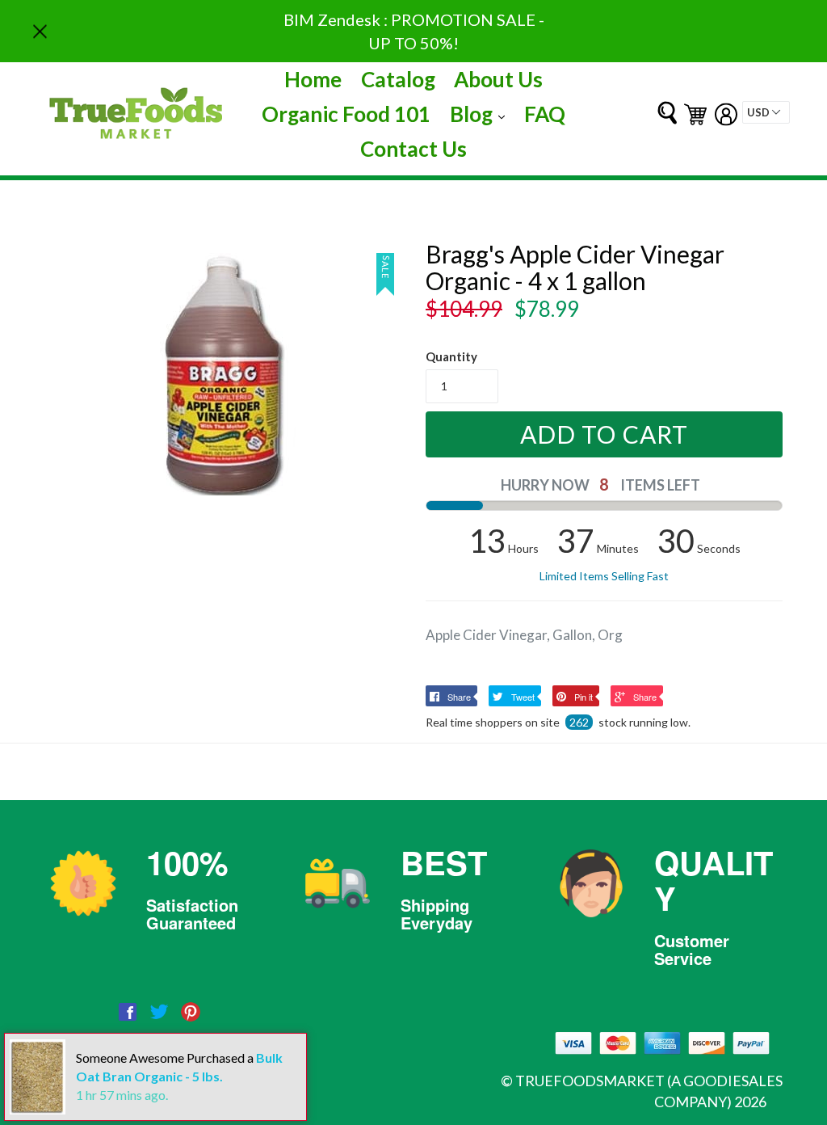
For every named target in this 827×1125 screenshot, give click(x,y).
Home (313, 79)
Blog (481, 113)
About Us (498, 79)
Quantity (451, 356)
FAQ (544, 114)
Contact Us (413, 149)
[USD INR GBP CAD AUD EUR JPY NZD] (766, 112)
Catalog (398, 79)
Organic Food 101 (346, 114)
